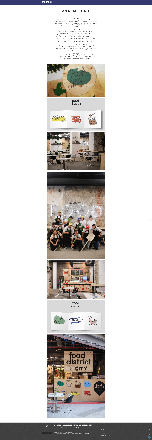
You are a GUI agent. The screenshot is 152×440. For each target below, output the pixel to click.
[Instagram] (149, 432)
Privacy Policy (87, 433)
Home (102, 424)
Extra (102, 431)
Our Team (103, 429)
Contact (103, 433)
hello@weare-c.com (68, 432)
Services (103, 427)
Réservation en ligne (105, 435)
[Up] (149, 437)
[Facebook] (149, 434)
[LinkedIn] (149, 429)
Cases (102, 426)
